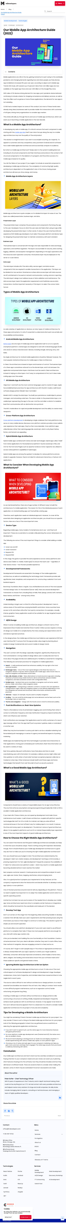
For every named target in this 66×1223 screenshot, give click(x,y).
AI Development (54, 1180)
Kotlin (5, 1175)
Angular (20, 1192)
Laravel (5, 1188)
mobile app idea (20, 132)
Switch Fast (38, 1184)
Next (59, 1116)
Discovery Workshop (56, 1175)
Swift (5, 1184)
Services (37, 1134)
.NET (4, 1196)
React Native (7, 1171)
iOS (19, 1180)
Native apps (7, 344)
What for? (8, 1217)
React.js (20, 1184)
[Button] (60, 1098)
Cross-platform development (13, 420)
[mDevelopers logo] (8, 3)
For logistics (38, 1138)
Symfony (6, 1192)
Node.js (20, 1188)
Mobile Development (39, 1171)
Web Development (55, 1171)
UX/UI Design (39, 1175)
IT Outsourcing (40, 1180)
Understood (24, 1217)
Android (20, 1175)
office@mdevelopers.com (12, 1129)
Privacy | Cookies (7, 1221)
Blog (10, 9)
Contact (37, 1155)
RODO (37, 1146)
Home (2, 9)
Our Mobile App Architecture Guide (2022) (11, 13)
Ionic (5, 1180)
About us (38, 1142)
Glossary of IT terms (41, 1160)
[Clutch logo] (17, 1205)
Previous (7, 1116)
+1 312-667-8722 (8, 1134)
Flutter (20, 1171)
